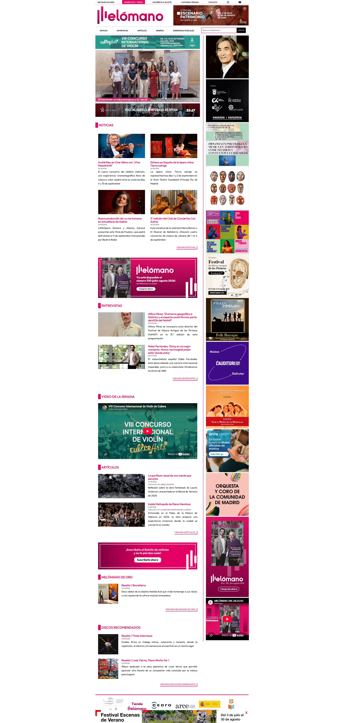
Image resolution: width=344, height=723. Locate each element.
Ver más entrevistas (184, 378)
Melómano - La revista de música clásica (130, 15)
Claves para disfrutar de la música (175, 510)
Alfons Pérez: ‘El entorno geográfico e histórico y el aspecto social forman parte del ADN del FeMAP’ (172, 317)
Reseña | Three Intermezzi (136, 635)
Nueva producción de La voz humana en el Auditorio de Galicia (120, 220)
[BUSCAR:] (219, 30)
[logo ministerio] (209, 704)
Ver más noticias (186, 247)
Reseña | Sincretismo (133, 585)
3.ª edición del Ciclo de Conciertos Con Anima (172, 220)
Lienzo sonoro (167, 484)
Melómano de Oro (117, 577)
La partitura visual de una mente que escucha (169, 477)
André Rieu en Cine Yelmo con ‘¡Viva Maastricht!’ (119, 164)
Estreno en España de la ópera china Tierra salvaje (172, 164)
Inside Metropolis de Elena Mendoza (169, 504)
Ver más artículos (185, 532)
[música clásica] (227, 450)
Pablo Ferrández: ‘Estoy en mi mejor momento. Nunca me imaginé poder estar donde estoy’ (169, 349)
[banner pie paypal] (172, 716)
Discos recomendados (120, 627)
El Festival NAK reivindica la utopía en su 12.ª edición (123, 99)
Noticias (106, 125)
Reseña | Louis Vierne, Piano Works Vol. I (145, 660)
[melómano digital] (227, 56)
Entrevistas (111, 306)
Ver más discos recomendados (178, 684)
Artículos (110, 467)
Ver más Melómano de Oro (181, 609)
